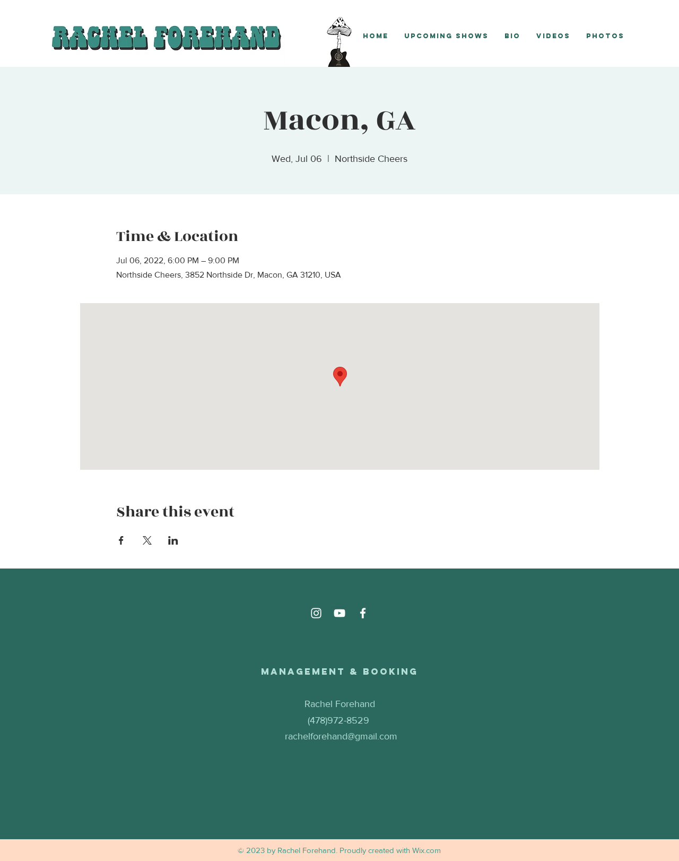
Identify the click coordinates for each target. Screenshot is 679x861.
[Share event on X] (147, 540)
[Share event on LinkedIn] (173, 540)
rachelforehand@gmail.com (341, 736)
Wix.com (426, 850)
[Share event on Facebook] (121, 540)
